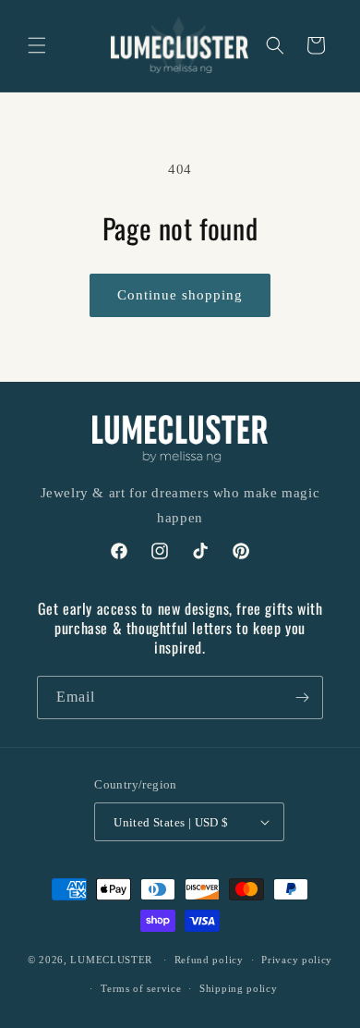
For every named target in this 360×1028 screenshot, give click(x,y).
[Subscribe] (302, 697)
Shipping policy (238, 988)
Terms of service (141, 988)
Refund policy (209, 959)
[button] (37, 45)
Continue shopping (180, 295)
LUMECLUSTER (111, 959)
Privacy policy (296, 959)
